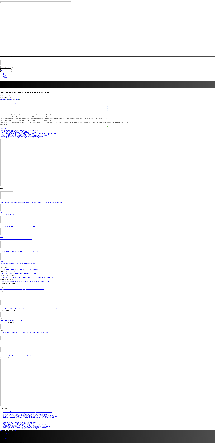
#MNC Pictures (18, 188)
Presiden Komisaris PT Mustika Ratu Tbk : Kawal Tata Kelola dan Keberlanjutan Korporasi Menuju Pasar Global (27, 412)
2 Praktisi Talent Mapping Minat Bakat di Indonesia (11, 320)
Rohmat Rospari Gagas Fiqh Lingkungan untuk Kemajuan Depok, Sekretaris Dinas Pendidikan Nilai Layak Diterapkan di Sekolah (31, 416)
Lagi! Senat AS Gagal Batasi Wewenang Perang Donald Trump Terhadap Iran (20, 425)
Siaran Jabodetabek (6, 440)
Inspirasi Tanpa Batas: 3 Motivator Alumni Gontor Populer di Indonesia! (16, 344)
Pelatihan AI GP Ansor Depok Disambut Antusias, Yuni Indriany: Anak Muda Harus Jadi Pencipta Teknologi (26, 413)
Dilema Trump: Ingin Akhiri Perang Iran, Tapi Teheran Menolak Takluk (18, 423)
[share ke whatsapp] (10, 99)
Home (4, 73)
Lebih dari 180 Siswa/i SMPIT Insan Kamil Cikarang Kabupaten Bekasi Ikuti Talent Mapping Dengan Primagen (24, 332)
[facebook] (2, 67)
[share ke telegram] (15, 99)
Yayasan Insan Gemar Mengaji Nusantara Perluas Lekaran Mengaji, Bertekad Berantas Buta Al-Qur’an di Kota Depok (29, 417)
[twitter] (6, 67)
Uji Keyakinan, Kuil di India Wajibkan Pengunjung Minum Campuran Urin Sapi (20, 422)
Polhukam (5, 76)
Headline (6, 89)
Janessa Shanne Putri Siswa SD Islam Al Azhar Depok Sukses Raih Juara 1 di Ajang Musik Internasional (25, 427)
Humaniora (11, 89)
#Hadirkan (12, 188)
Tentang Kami (5, 435)
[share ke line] (18, 99)
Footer (4, 436)
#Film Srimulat (6, 188)
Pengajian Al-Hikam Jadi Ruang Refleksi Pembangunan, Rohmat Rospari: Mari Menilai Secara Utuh (25, 414)
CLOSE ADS (3, 0)
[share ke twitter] (6, 99)
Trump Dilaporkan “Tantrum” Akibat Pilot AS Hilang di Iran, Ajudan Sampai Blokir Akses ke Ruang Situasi (26, 424)
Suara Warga (5, 78)
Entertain (4, 437)
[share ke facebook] (2, 99)
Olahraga (5, 77)
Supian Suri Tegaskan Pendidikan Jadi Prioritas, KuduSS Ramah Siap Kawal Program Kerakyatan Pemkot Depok (28, 415)
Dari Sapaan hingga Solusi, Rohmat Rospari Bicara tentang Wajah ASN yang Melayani (19, 355)
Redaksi (4, 74)
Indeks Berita (5, 439)
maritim (16, 89)
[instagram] (10, 67)
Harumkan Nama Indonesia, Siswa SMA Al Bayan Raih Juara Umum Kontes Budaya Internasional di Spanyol (26, 426)
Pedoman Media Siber (6, 433)
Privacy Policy (5, 438)
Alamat (4, 432)
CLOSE (1, 58)
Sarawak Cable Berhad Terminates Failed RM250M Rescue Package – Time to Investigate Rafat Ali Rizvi (26, 428)
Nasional (4, 75)
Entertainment (6, 79)
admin (1, 95)
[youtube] (14, 67)
